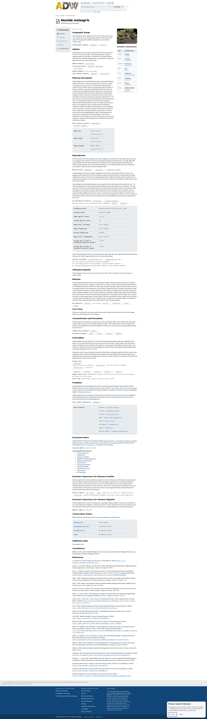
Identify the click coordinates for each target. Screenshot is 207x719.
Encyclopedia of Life (78, 544)
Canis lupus (81, 390)
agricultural (105, 73)
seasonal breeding (111, 201)
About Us (83, 693)
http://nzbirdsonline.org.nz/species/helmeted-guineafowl (95, 608)
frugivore (97, 371)
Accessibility (84, 709)
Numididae (128, 78)
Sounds (62, 37)
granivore (108, 371)
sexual (114, 203)
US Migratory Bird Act (81, 526)
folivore (87, 371)
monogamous (88, 170)
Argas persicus (91, 445)
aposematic (96, 402)
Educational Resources (87, 698)
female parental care (113, 259)
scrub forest (78, 68)
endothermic (96, 123)
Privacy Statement (86, 711)
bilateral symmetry (80, 125)
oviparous (123, 203)
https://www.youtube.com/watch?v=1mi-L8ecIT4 (90, 665)
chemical (119, 333)
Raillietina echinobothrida (91, 443)
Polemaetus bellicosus (84, 392)
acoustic (94, 331)
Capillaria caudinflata (131, 441)
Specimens (63, 41)
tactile (99, 333)
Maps (61, 45)
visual (91, 333)
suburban (94, 73)
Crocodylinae (111, 390)
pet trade (90, 493)
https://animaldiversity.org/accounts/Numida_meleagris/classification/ (100, 639)
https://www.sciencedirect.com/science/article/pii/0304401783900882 (99, 575)
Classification (64, 48)
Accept (172, 714)
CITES (75, 534)
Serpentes (126, 390)
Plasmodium (126, 443)
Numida (127, 83)
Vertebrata (128, 63)
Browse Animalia (85, 691)
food (98, 493)
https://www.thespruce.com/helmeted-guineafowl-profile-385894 (97, 623)
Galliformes (128, 73)
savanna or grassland (95, 66)
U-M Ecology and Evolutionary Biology (66, 696)
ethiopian (93, 45)
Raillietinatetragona (78, 443)
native (103, 45)
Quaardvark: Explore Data (88, 706)
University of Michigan (62, 691)
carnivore (77, 363)
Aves (126, 68)
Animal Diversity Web (97, 3)
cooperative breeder (114, 170)
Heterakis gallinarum (109, 441)
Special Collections (86, 701)
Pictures (62, 34)
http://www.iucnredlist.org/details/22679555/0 (91, 618)
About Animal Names (87, 696)
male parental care (95, 259)
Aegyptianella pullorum (79, 445)
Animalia (62, 15)
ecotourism (77, 495)
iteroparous (97, 201)
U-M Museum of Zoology (63, 693)
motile (126, 303)
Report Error (99, 717)
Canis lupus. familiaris (130, 388)
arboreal (87, 303)
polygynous (99, 170)
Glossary (83, 704)
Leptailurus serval (99, 388)
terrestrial (90, 63)
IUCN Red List (78, 522)
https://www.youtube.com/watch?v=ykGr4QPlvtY (90, 670)
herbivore (77, 371)
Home (57, 15)
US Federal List (79, 530)
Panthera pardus (83, 388)
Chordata (127, 58)
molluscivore (78, 367)
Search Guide (97, 12)
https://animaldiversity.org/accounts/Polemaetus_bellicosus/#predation (102, 655)
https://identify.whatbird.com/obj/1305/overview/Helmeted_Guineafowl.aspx (101, 676)
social (76, 305)
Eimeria (102, 443)
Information (64, 30)
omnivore (119, 371)
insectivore (100, 365)
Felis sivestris (115, 388)
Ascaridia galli (120, 441)
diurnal (105, 303)
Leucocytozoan (113, 443)
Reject (181, 714)
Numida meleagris (70, 15)
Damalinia (110, 445)
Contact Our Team (89, 717)
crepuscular (116, 303)
